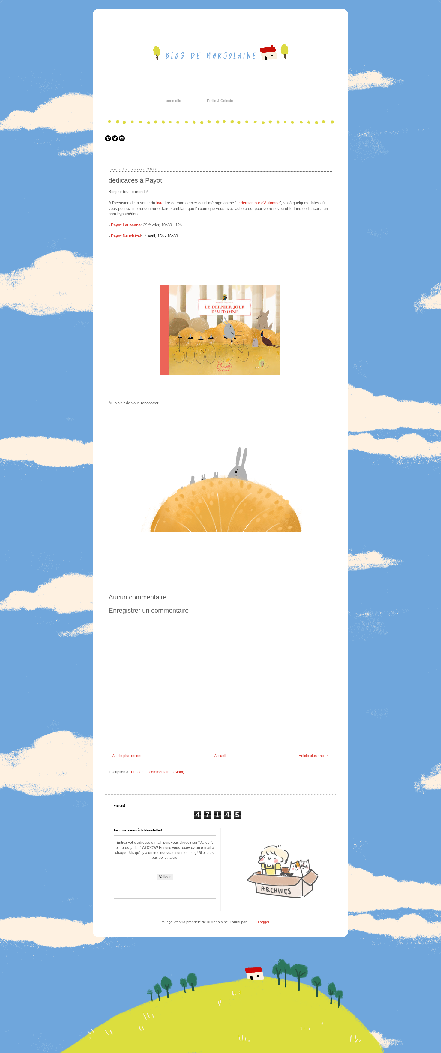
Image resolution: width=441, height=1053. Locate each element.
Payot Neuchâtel (126, 236)
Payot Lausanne (126, 225)
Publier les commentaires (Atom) (157, 772)
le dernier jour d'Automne (258, 203)
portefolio (173, 101)
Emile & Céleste (220, 101)
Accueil (220, 756)
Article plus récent (126, 756)
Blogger (262, 922)
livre (159, 203)
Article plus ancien (314, 756)
